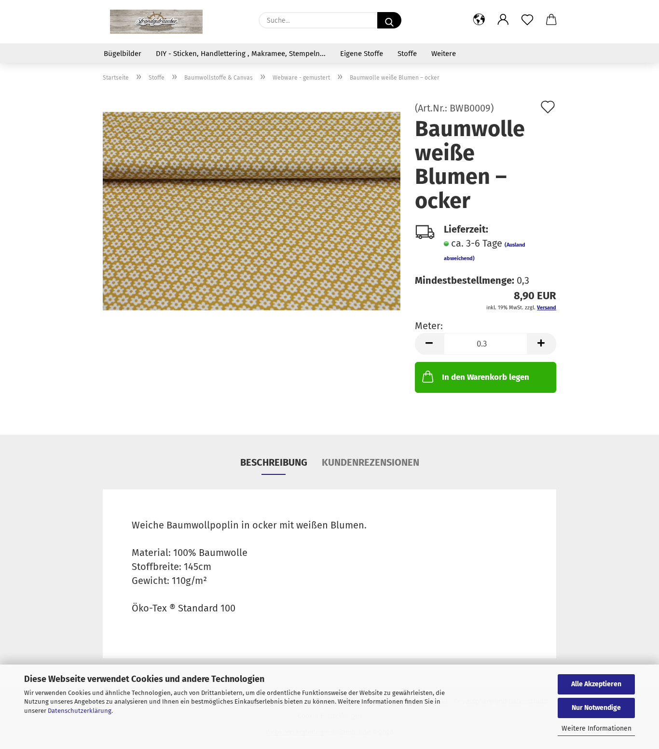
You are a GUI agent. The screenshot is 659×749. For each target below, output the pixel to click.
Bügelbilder (122, 53)
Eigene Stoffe (361, 53)
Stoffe (407, 53)
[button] (479, 20)
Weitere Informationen (597, 728)
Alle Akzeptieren (596, 684)
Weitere (443, 53)
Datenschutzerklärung (79, 710)
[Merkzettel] (527, 20)
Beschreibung (273, 462)
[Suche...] (389, 20)
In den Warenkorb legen (485, 377)
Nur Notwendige (596, 708)
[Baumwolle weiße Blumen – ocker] (251, 210)
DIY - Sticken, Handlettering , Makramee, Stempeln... (241, 53)
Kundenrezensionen (370, 462)
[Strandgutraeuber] (156, 21)
